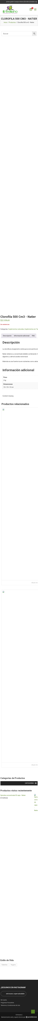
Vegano (13, 965)
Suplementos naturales (16, 329)
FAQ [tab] (33, 336)
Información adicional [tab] (21, 336)
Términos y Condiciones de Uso (10, 1005)
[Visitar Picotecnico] (31, 1017)
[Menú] (35, 9)
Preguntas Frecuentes (7, 1002)
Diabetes (4, 965)
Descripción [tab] (7, 336)
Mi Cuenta (4, 1000)
